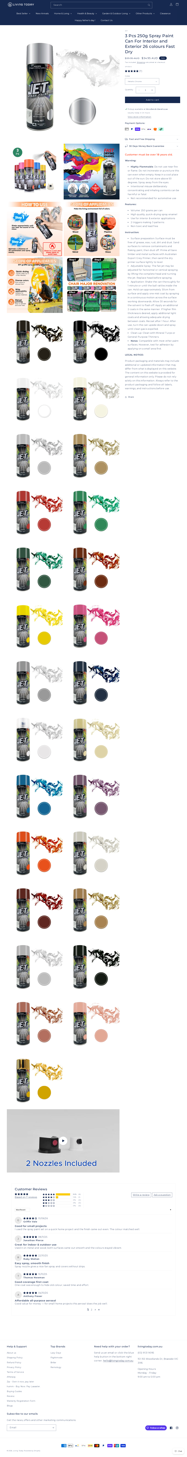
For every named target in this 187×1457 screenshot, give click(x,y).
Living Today (18, 1451)
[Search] (149, 5)
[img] (30, 1218)
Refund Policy (14, 1362)
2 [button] (91, 1309)
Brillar (53, 1362)
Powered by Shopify (32, 1451)
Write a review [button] (141, 1195)
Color (127, 76)
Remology (56, 1367)
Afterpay (11, 1377)
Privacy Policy (14, 1367)
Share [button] (131, 397)
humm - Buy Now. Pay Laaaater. (23, 1386)
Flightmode (57, 1357)
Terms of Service (15, 1372)
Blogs (10, 1406)
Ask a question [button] (162, 1195)
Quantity (129, 89)
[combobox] (101, 5)
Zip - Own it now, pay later (20, 1381)
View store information (139, 117)
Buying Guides (14, 1391)
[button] (132, 71)
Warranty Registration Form (21, 1401)
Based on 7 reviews (26, 1197)
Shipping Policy (15, 1357)
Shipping (141, 62)
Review (11, 1396)
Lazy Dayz (56, 1353)
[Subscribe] (53, 1427)
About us (11, 1353)
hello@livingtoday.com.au (118, 1360)
